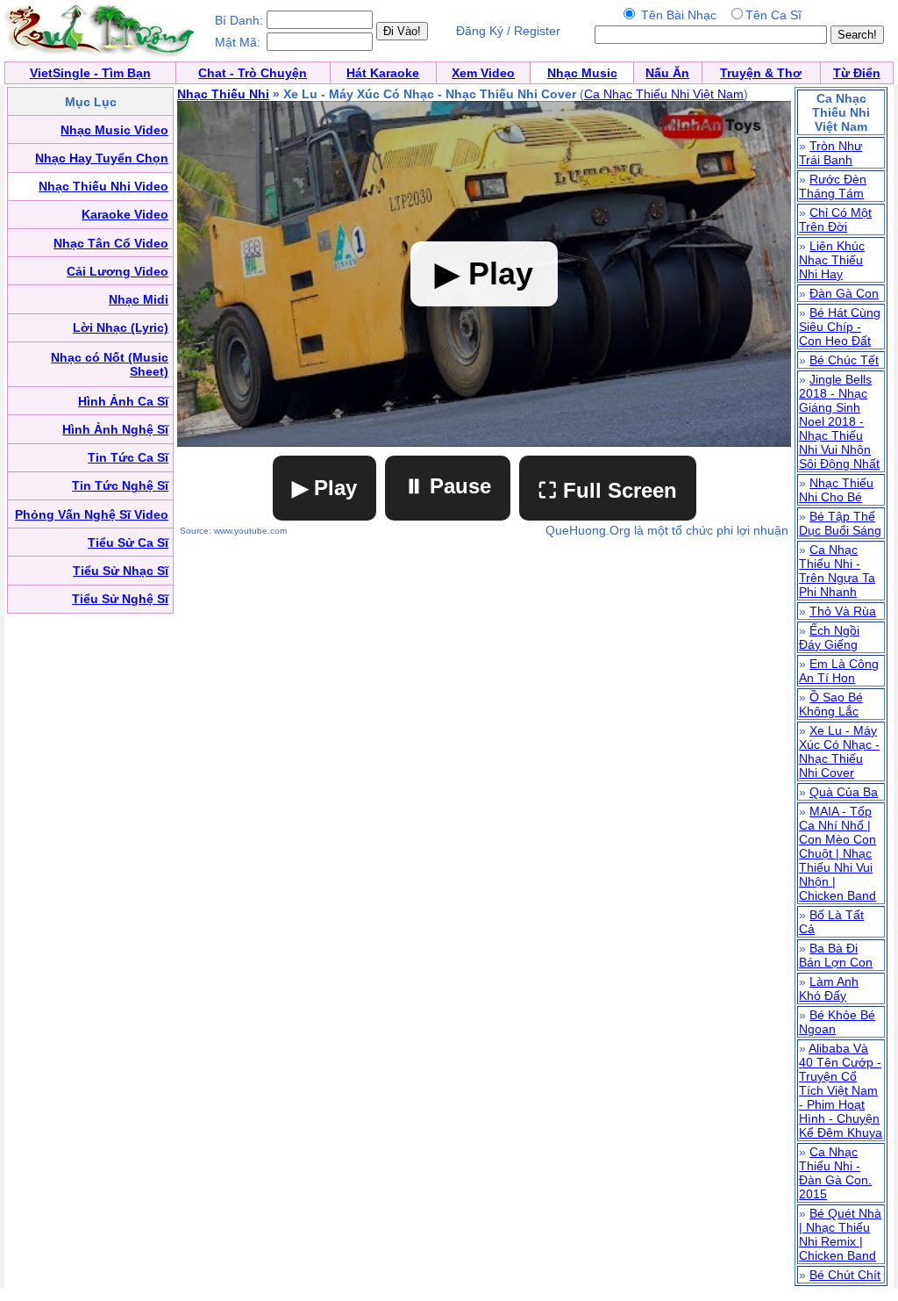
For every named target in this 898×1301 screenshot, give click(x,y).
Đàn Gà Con (844, 293)
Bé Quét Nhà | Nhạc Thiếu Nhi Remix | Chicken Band (840, 1234)
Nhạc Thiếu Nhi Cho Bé (836, 490)
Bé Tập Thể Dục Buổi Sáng (840, 523)
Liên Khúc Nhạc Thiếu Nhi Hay (832, 260)
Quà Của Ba (843, 792)
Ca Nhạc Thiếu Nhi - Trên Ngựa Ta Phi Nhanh (837, 571)
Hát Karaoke (382, 73)
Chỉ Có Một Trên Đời (835, 219)
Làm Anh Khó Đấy (829, 988)
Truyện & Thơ (761, 73)
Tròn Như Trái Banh (830, 153)
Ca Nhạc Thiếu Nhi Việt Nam (664, 94)
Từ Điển (856, 73)
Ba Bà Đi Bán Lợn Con (836, 955)
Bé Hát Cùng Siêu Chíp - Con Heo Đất (839, 326)
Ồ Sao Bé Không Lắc (831, 704)
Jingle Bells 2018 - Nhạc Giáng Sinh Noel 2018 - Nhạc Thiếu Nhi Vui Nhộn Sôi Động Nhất (839, 421)
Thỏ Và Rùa (842, 611)
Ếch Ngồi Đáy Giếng (829, 637)
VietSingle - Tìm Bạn (90, 73)
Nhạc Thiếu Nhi (223, 94)
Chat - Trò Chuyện (252, 73)
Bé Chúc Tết (844, 360)
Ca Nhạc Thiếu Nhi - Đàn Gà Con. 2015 (835, 1173)
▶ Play (324, 488)
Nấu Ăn (667, 73)
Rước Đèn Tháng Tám (832, 186)
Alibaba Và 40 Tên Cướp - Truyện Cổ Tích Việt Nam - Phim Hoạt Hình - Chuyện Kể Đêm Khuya (840, 1090)
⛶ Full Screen (607, 490)
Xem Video (483, 73)
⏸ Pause (447, 486)
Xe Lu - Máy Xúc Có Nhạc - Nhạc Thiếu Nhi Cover (839, 751)
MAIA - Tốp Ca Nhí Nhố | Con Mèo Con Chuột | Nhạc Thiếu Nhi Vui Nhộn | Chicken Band (837, 853)
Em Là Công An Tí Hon (839, 671)
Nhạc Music (582, 73)
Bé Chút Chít (844, 1275)
